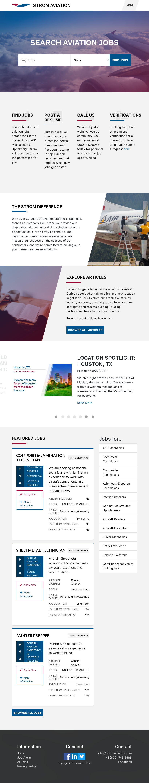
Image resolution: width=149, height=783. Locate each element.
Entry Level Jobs (114, 546)
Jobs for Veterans (115, 555)
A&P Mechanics (113, 448)
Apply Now (29, 494)
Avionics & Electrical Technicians (117, 486)
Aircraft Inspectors (115, 528)
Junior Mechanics (115, 537)
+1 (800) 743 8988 (119, 757)
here (127, 149)
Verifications (123, 115)
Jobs (20, 753)
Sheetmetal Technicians (111, 459)
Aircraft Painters (114, 519)
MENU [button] (130, 5)
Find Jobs (22, 115)
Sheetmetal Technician (40, 550)
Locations (125, 762)
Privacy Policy (27, 766)
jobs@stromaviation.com (115, 753)
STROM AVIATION (52, 5)
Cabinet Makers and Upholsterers (116, 508)
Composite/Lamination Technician (40, 457)
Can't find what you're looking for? (118, 566)
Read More (84, 403)
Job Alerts (24, 757)
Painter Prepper (33, 635)
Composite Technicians (111, 472)
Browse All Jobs (27, 712)
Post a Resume (53, 117)
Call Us (86, 115)
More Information (26, 504)
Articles (22, 762)
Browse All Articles (85, 330)
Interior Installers (114, 497)
